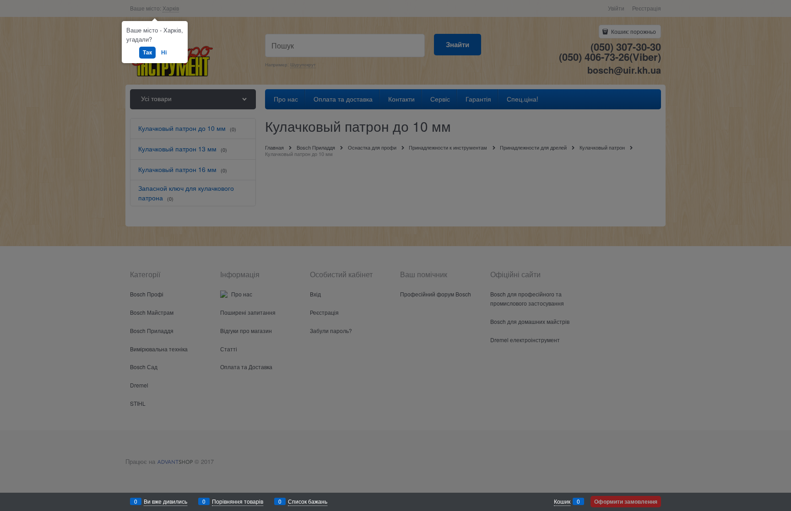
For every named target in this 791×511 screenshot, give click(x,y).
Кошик (562, 501)
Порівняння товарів (237, 501)
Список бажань (307, 501)
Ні (164, 52)
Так (147, 52)
